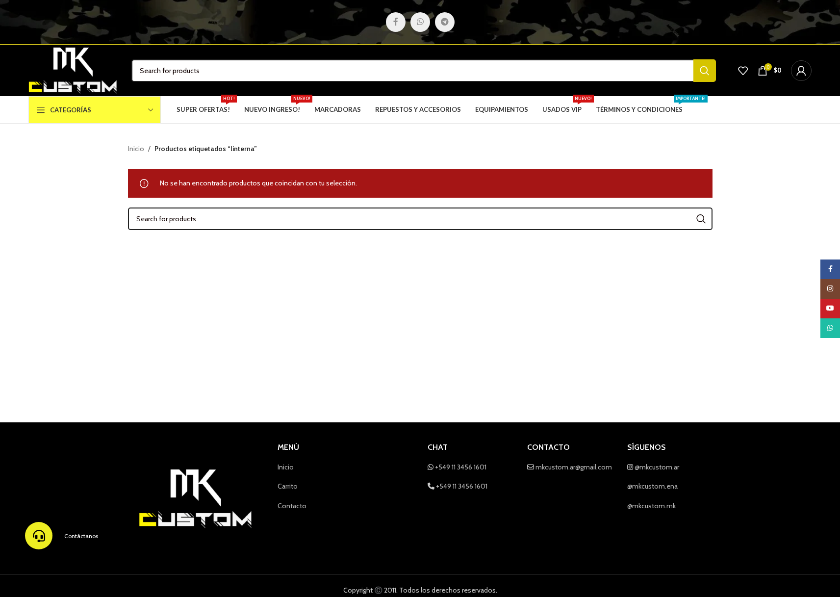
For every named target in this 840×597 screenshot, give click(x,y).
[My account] (801, 70)
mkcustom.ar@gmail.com (573, 467)
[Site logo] (72, 69)
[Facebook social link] (396, 22)
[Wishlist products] (743, 70)
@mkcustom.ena (652, 486)
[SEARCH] (704, 70)
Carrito (288, 486)
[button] (38, 535)
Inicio (136, 148)
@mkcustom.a (656, 467)
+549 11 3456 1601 (460, 467)
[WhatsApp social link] (420, 22)
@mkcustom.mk (651, 505)
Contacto (292, 505)
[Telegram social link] (445, 22)
